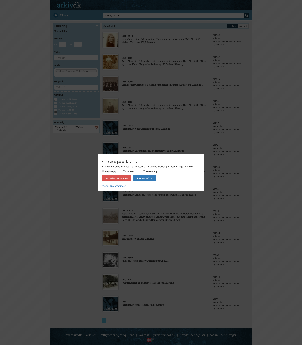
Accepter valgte (144, 178)
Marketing (151, 171)
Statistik (129, 171)
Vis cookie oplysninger (114, 185)
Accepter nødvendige (117, 178)
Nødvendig (110, 171)
